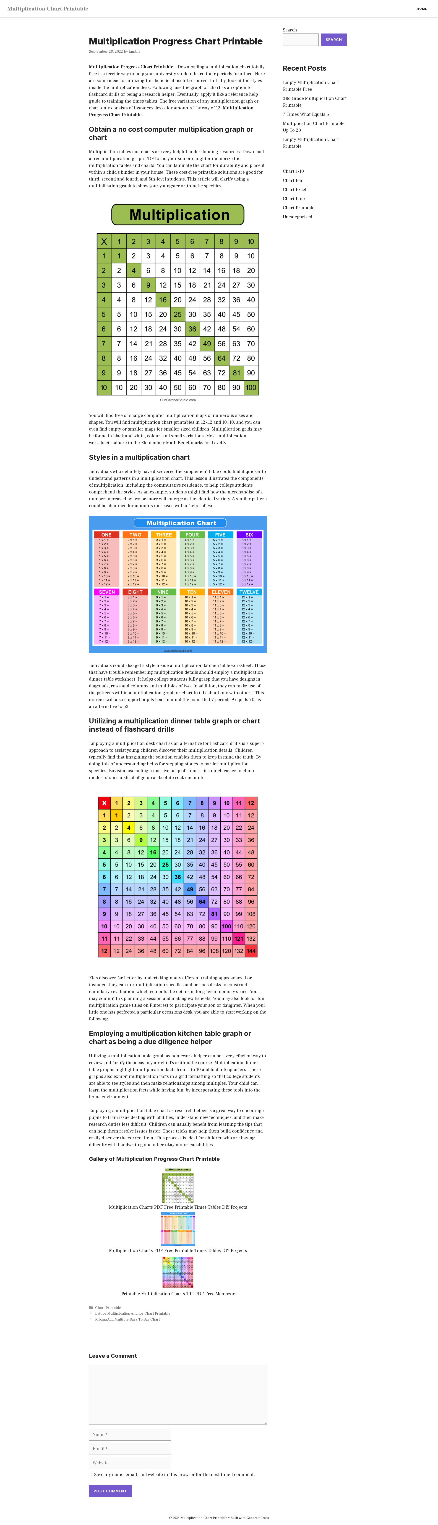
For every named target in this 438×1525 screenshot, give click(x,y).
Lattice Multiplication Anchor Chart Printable (132, 1313)
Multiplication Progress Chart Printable (131, 67)
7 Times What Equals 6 (306, 114)
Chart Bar (293, 180)
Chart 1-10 (293, 171)
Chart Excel (294, 190)
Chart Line (294, 199)
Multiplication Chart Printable (47, 8)
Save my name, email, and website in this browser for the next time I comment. (174, 1475)
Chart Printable (108, 1307)
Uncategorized (297, 217)
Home (422, 8)
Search (290, 30)
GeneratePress (258, 1518)
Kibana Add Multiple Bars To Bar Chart (127, 1319)
